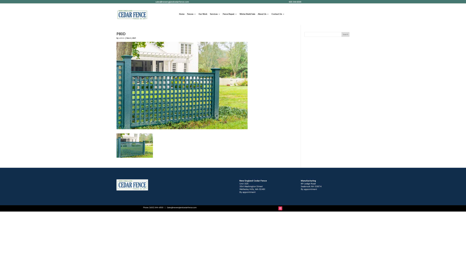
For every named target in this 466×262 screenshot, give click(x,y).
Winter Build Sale (247, 14)
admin (122, 38)
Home (181, 14)
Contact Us (276, 14)
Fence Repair (228, 14)
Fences (190, 14)
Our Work (203, 14)
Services (214, 14)
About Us (262, 14)
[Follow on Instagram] (280, 208)
